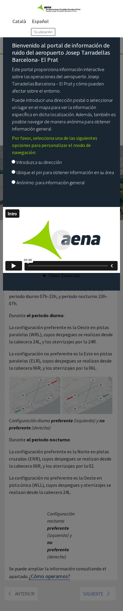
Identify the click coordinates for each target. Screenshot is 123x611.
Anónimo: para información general (50, 182)
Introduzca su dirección (39, 162)
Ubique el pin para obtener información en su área (65, 172)
